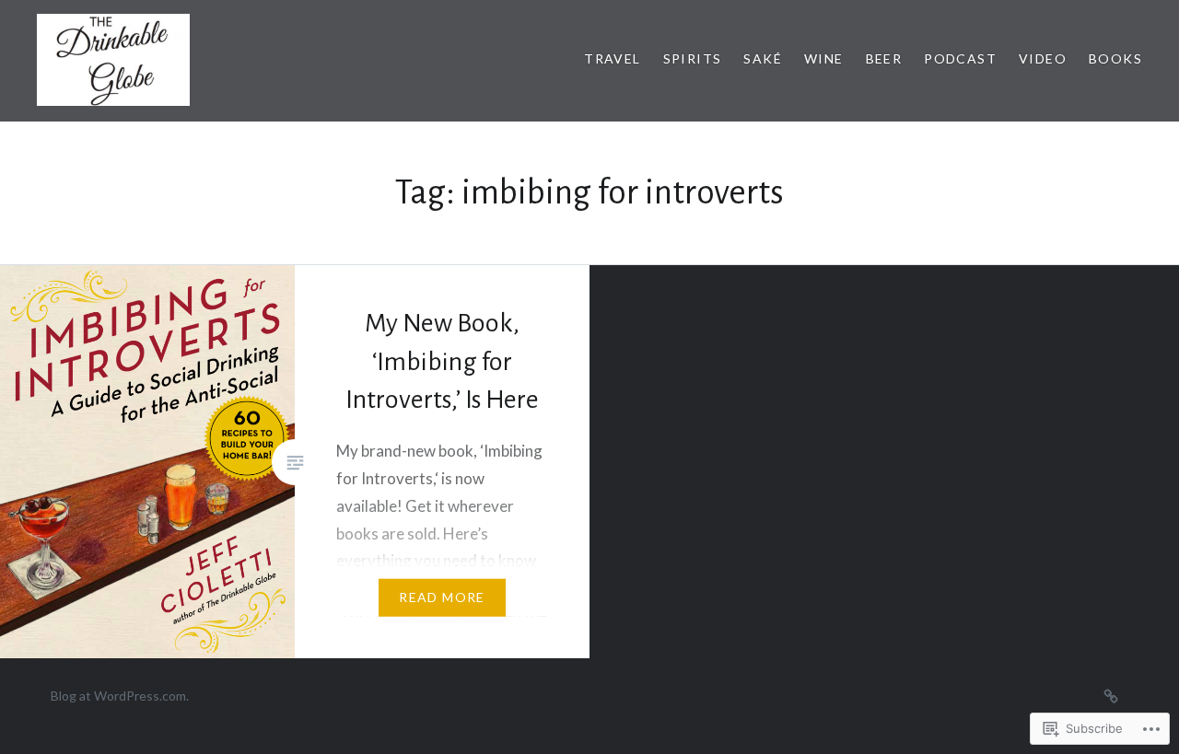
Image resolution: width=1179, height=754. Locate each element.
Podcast (960, 58)
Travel (612, 58)
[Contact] (1111, 695)
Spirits (692, 58)
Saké (762, 58)
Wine (824, 58)
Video (1043, 58)
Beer (884, 58)
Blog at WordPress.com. (120, 695)
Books (1115, 58)
